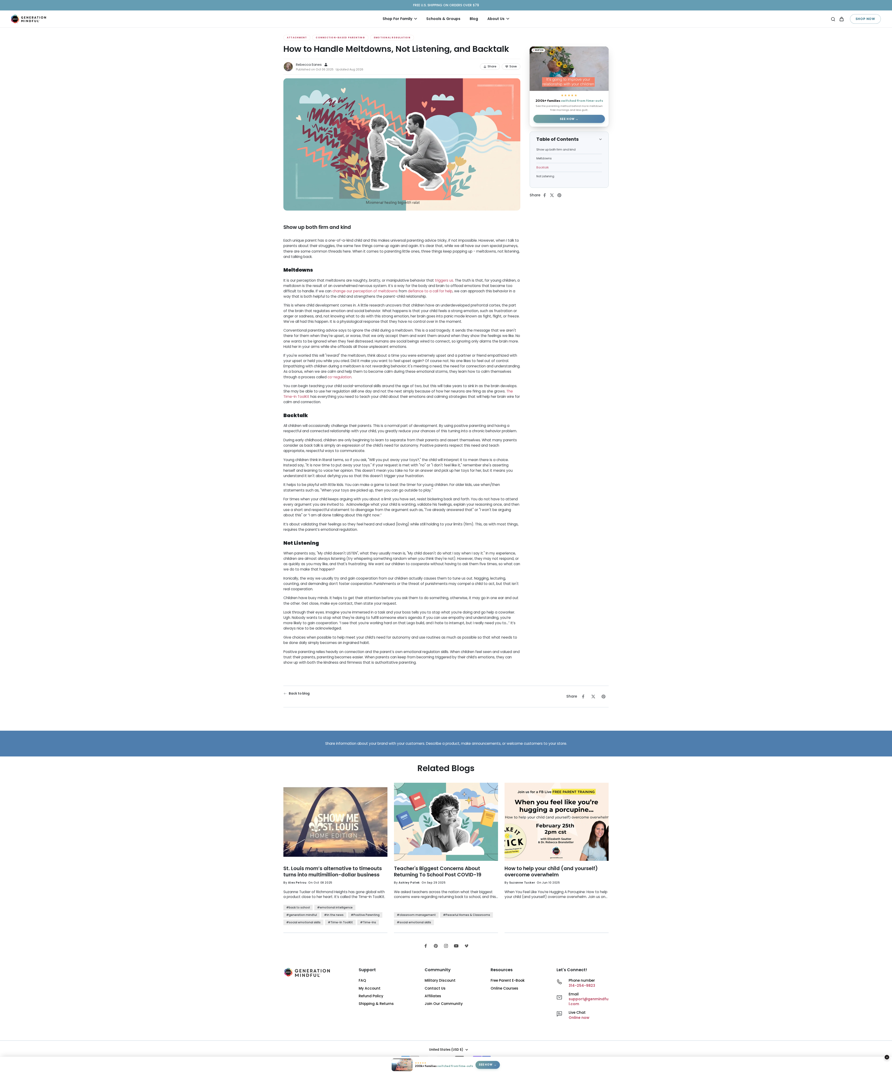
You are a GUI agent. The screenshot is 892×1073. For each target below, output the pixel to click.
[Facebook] (425, 946)
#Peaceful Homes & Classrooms (466, 915)
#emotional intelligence (335, 907)
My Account (369, 988)
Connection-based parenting (340, 37)
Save (513, 66)
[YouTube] (456, 946)
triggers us (444, 280)
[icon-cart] (841, 18)
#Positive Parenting (365, 915)
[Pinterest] (436, 946)
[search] (833, 18)
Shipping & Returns (376, 1003)
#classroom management (416, 915)
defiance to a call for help (430, 291)
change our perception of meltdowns (365, 291)
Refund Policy (371, 996)
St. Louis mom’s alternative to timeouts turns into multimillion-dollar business (332, 871)
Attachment (297, 37)
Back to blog (299, 693)
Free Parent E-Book (508, 980)
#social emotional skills (303, 922)
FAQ (362, 980)
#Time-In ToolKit (340, 922)
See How (567, 119)
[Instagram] (446, 946)
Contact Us (435, 988)
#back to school (298, 907)
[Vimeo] (466, 946)
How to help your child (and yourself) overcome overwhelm (551, 871)
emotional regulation (392, 37)
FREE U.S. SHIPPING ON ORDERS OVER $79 (446, 5)
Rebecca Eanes (309, 64)
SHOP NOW (865, 19)
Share (492, 66)
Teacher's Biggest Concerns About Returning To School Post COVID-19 (437, 871)
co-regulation (339, 376)
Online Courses (504, 988)
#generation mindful (301, 915)
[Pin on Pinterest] (560, 195)
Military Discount (440, 980)
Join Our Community (444, 1003)
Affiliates (433, 996)
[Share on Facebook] (546, 195)
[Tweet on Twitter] (553, 195)
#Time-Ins (368, 922)
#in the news (334, 915)
